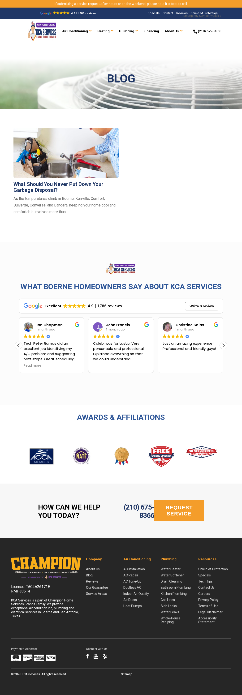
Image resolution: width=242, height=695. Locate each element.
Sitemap (126, 674)
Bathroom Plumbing (176, 587)
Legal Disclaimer (210, 612)
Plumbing (126, 31)
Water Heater (171, 569)
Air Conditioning (75, 31)
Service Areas (96, 594)
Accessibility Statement (207, 620)
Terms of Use (208, 606)
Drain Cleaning (171, 581)
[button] (223, 345)
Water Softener (172, 575)
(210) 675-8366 (139, 511)
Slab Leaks (169, 606)
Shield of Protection (204, 13)
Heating (103, 31)
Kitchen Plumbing (174, 594)
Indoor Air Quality (136, 594)
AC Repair (130, 575)
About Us (172, 31)
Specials (154, 13)
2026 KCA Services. (27, 674)
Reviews (182, 13)
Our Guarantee (97, 587)
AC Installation (134, 569)
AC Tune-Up (132, 581)
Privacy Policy (208, 600)
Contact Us (206, 587)
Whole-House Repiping (171, 620)
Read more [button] (32, 366)
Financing (151, 31)
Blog (89, 575)
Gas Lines (168, 600)
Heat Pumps (132, 606)
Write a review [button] (202, 306)
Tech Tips (205, 581)
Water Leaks (170, 612)
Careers (204, 594)
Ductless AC (132, 587)
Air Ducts (130, 600)
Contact (168, 13)
